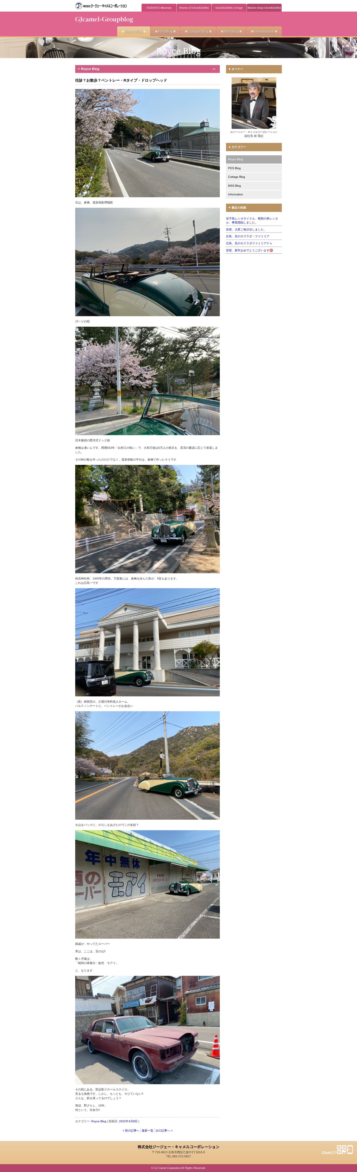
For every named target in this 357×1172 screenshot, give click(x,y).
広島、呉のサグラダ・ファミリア (247, 236)
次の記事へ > (164, 1130)
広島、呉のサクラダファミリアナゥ (249, 243)
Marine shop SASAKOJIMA (264, 7)
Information (264, 31)
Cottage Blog (198, 31)
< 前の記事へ (131, 1130)
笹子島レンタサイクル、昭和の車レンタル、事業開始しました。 (252, 220)
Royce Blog (134, 31)
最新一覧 (147, 1130)
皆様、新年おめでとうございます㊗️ (249, 250)
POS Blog (165, 31)
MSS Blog (231, 31)
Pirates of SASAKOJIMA (194, 7)
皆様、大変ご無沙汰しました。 (246, 229)
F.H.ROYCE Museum (158, 7)
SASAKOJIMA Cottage (229, 7)
